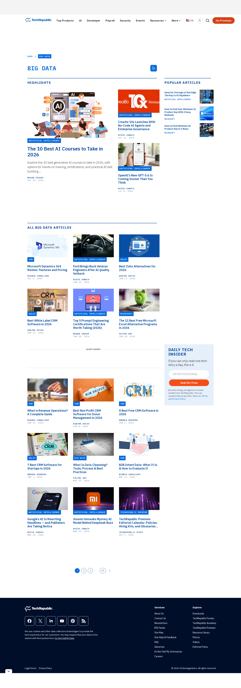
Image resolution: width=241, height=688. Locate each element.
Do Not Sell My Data (64, 638)
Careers (158, 656)
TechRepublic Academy (204, 623)
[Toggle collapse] (8, 671)
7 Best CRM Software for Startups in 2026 (44, 466)
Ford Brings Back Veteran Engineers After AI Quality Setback (91, 270)
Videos (196, 642)
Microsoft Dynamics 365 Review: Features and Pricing (47, 268)
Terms (205, 396)
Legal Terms (30, 668)
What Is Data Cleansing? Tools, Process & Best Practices (90, 468)
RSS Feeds (159, 627)
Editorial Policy (200, 646)
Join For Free (189, 382)
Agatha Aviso (127, 276)
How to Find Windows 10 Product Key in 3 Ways (177, 127)
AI (80, 20)
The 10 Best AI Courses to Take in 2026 (65, 152)
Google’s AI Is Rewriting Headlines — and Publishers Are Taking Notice (46, 522)
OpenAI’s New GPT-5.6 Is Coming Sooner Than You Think (135, 179)
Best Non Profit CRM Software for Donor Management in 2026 (87, 414)
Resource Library (201, 632)
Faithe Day (125, 333)
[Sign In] (200, 20)
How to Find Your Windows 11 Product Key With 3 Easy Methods (180, 112)
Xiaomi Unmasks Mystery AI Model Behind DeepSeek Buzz (93, 521)
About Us (159, 613)
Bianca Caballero (38, 276)
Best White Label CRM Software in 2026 (42, 322)
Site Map (158, 632)
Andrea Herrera (128, 420)
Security (125, 20)
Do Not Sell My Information (168, 651)
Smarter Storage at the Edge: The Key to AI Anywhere (180, 94)
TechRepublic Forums (203, 618)
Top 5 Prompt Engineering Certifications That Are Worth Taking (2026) (91, 324)
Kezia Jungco (126, 135)
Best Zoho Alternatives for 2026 (137, 268)
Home (30, 56)
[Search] (208, 20)
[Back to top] (234, 678)
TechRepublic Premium (204, 627)
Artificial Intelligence (177, 99)
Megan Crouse (35, 177)
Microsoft (169, 119)
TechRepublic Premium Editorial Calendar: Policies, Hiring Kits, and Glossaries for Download (138, 522)
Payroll (110, 20)
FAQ (156, 642)
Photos (196, 637)
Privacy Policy (178, 399)
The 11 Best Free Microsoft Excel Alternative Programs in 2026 (138, 324)
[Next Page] (109, 570)
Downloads (198, 613)
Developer (93, 20)
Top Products (65, 20)
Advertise (159, 646)
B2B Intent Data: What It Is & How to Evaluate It (138, 466)
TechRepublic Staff (131, 532)
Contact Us (160, 618)
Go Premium (223, 20)
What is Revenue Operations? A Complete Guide (47, 412)
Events (140, 20)
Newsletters (160, 623)
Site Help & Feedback (165, 637)
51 (102, 570)
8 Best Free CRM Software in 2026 (138, 412)
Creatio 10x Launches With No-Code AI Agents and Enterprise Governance (136, 125)
